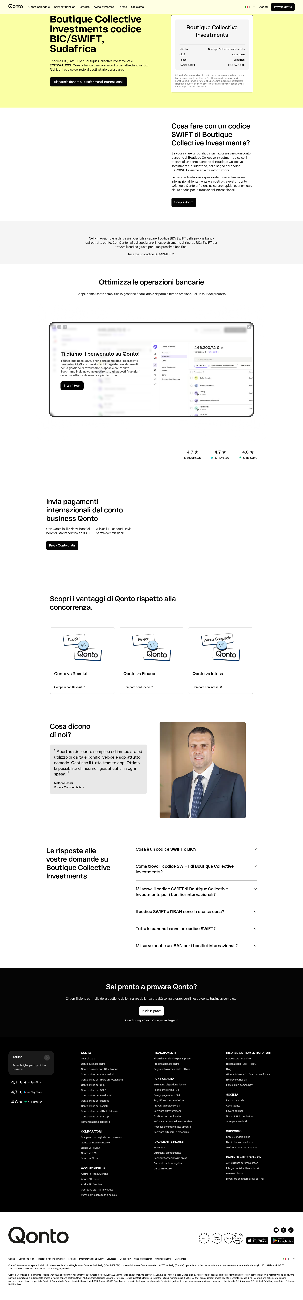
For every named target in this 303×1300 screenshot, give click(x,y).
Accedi (263, 7)
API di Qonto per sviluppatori (242, 1163)
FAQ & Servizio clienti (238, 1137)
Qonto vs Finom (90, 1158)
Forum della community (239, 1085)
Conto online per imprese (95, 1100)
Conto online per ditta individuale (99, 1111)
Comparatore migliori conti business (101, 1137)
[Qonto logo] (15, 6)
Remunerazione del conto (95, 1121)
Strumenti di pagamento (167, 1152)
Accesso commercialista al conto (172, 1126)
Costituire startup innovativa (97, 1189)
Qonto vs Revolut (90, 1147)
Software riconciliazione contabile (173, 1121)
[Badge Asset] (276, 1230)
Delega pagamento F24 (167, 1095)
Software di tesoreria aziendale (171, 1132)
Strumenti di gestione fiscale (170, 1084)
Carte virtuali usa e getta (168, 1163)
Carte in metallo (163, 1168)
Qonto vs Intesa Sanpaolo (95, 1142)
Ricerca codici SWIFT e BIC (241, 1063)
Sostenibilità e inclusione (240, 1116)
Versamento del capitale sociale (99, 1195)
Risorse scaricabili (236, 1079)
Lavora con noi (234, 1111)
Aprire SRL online (90, 1179)
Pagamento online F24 (166, 1089)
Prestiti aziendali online (167, 1063)
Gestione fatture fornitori (168, 1116)
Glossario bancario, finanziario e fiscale (248, 1074)
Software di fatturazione (167, 1111)
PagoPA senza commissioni (169, 1100)
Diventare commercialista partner (245, 1178)
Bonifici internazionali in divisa (170, 1158)
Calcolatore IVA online (238, 1058)
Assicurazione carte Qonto (241, 1147)
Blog (228, 1069)
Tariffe (17, 1057)
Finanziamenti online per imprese (172, 1058)
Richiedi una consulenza (239, 1142)
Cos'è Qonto (233, 1105)
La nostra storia (235, 1100)
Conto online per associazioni (97, 1074)
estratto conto (101, 242)
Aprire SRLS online (91, 1184)
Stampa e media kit (237, 1121)
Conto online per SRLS (93, 1090)
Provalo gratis (283, 7)
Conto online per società (95, 1106)
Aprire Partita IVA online (94, 1173)
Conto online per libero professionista (102, 1079)
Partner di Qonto (235, 1173)
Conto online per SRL (93, 1085)
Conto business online (93, 1063)
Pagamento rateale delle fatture (172, 1069)
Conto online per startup (95, 1116)
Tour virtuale (88, 1058)
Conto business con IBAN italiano (99, 1069)
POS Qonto (160, 1147)
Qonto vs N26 (89, 1153)
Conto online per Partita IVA (96, 1095)
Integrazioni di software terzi (242, 1168)
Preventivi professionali (167, 1105)
